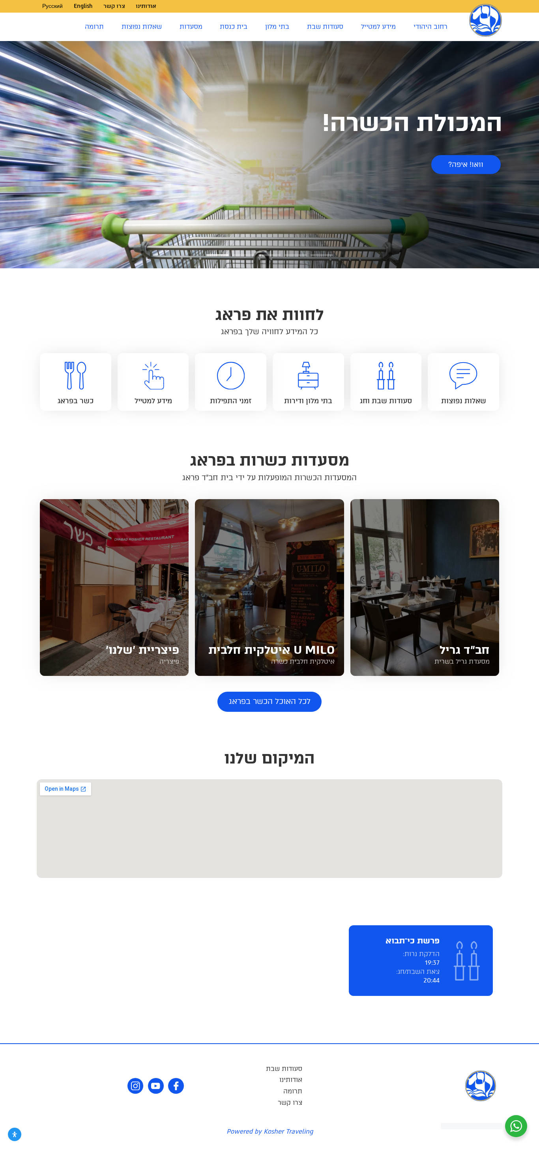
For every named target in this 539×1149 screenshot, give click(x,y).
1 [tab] (322, 258)
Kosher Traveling (288, 1131)
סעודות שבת (325, 26)
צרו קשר (114, 6)
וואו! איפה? (465, 164)
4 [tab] (243, 258)
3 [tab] (269, 258)
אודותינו (146, 6)
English (83, 6)
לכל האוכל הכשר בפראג (270, 701)
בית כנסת (233, 26)
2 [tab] (295, 258)
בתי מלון (277, 26)
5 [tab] (217, 258)
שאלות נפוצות (142, 26)
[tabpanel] (269, 154)
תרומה (94, 26)
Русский (52, 6)
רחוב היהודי (430, 26)
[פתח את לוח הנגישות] (14, 1134)
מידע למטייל (378, 26)
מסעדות (191, 26)
